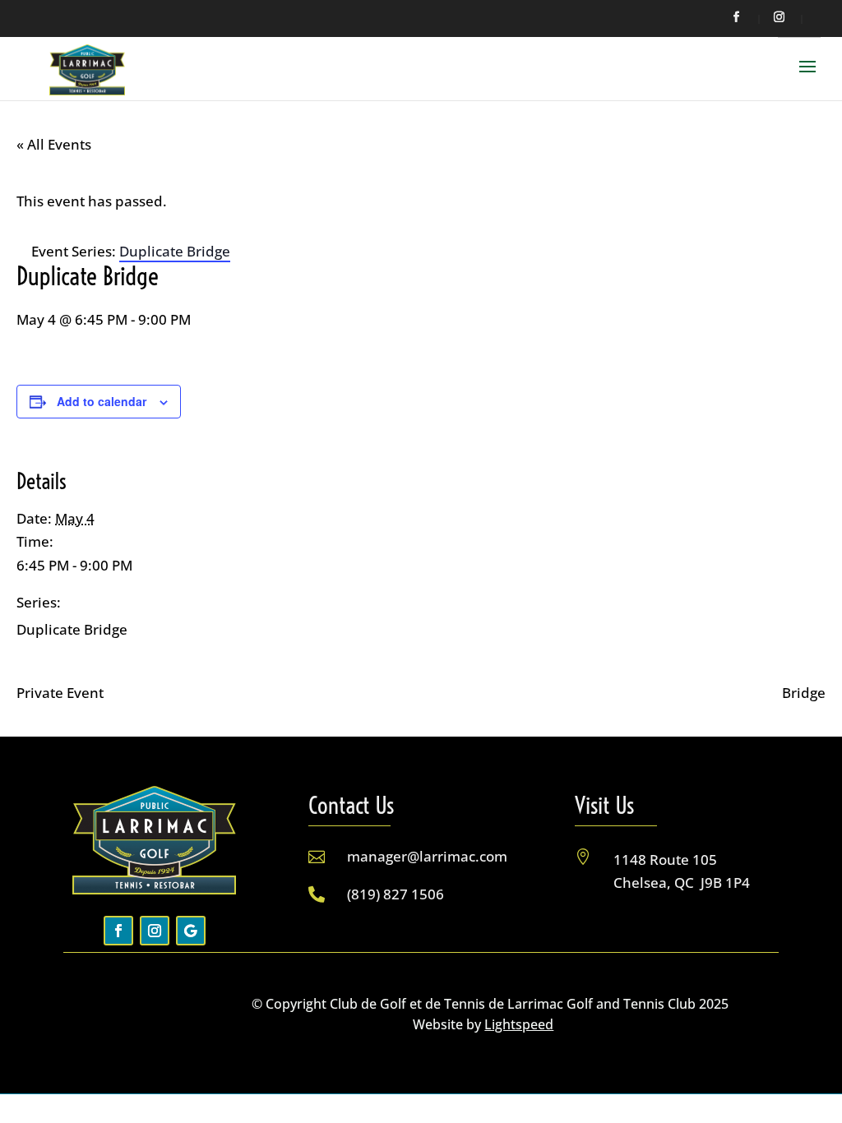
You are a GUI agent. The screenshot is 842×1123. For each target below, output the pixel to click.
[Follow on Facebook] (118, 930)
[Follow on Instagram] (154, 930)
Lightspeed (518, 1024)
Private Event (60, 692)
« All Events (53, 144)
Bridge (804, 692)
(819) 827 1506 (395, 894)
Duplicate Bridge (71, 629)
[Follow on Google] (191, 930)
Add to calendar (101, 401)
